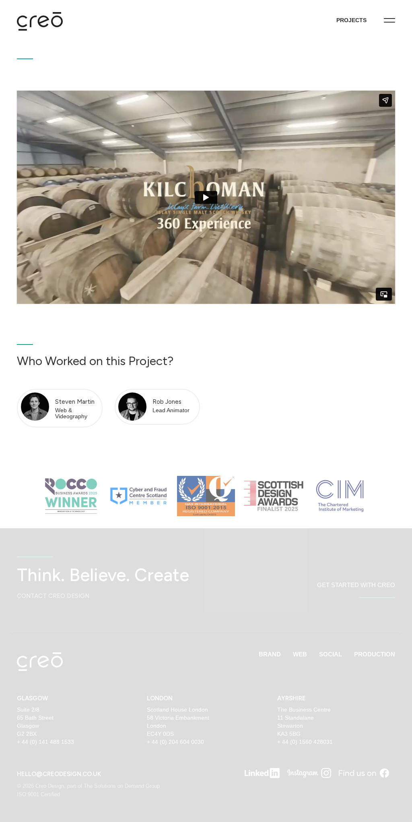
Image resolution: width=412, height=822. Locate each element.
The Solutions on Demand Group (122, 786)
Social (330, 654)
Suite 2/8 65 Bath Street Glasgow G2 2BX (35, 721)
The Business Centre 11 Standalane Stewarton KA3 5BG (304, 721)
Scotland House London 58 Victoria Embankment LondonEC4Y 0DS (178, 721)
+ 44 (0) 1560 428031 (305, 742)
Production (374, 654)
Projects (351, 20)
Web (300, 654)
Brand (270, 654)
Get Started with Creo (356, 584)
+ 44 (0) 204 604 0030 (175, 742)
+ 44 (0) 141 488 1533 (45, 742)
